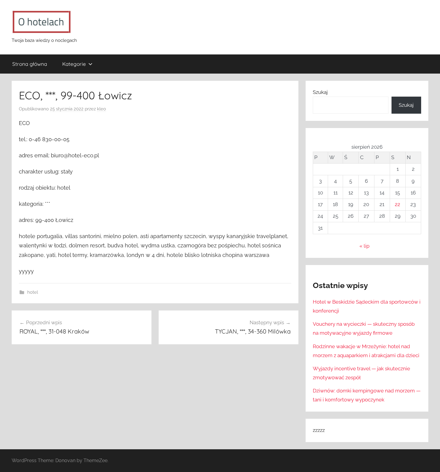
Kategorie (74, 64)
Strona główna (29, 64)
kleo (101, 109)
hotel (32, 292)
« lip (364, 246)
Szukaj (320, 92)
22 (397, 204)
